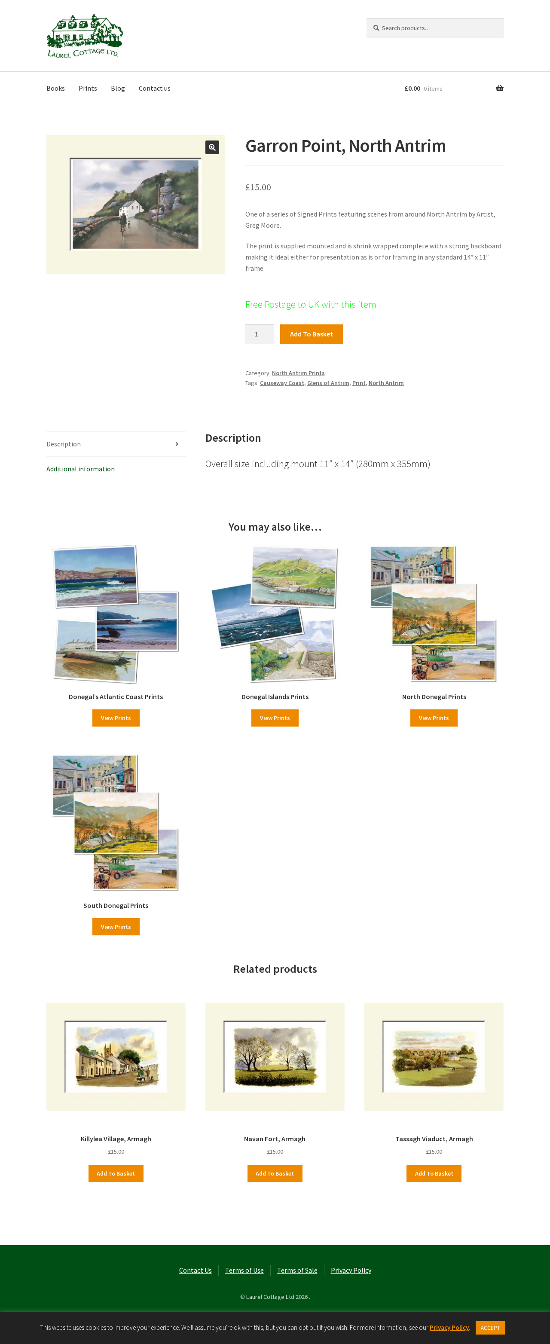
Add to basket (311, 334)
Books (55, 88)
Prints (88, 88)
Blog (118, 88)
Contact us (155, 88)
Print (359, 383)
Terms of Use (244, 1270)
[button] (212, 147)
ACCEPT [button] (490, 1328)
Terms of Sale (297, 1270)
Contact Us (195, 1270)
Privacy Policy (351, 1270)
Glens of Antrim (328, 383)
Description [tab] (63, 444)
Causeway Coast (282, 383)
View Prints (116, 718)
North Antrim (386, 383)
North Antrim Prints (298, 373)
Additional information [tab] (80, 468)
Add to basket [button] (116, 1173)
